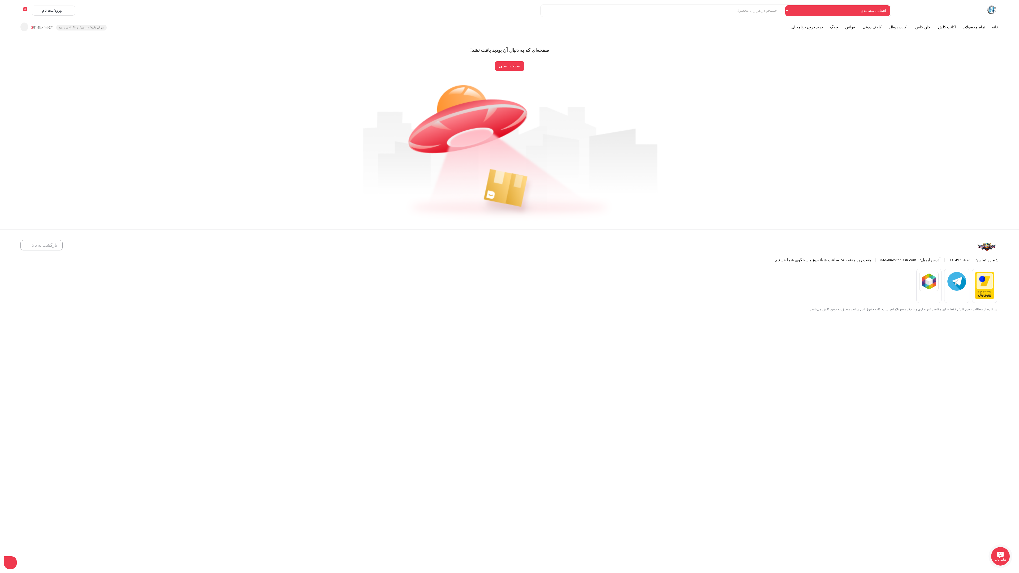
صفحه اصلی (509, 66)
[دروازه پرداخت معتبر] (984, 298)
